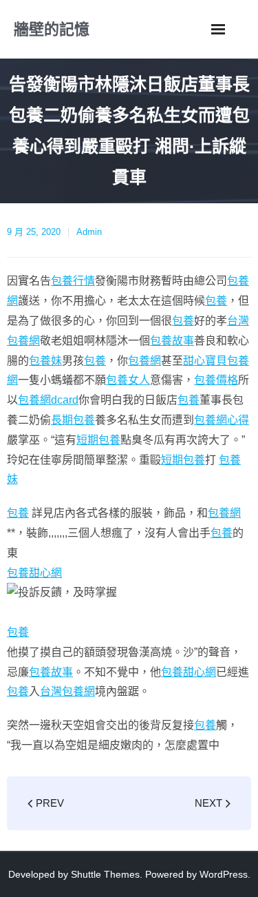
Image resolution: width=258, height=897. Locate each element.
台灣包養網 (67, 691)
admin (89, 232)
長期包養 (73, 420)
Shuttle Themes (105, 874)
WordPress (224, 874)
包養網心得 (221, 420)
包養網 (144, 361)
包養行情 (73, 281)
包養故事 (172, 341)
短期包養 (98, 440)
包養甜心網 (34, 573)
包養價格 (216, 380)
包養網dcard (48, 400)
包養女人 (128, 380)
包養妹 (45, 361)
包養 (216, 301)
